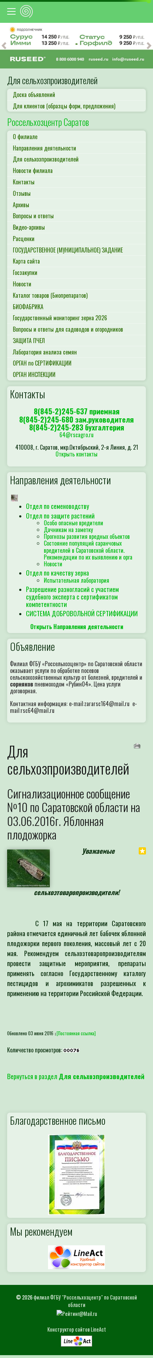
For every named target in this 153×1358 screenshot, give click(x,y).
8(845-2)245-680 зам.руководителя (76, 419)
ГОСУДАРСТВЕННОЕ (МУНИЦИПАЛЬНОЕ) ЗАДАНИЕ (68, 250)
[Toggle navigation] (12, 11)
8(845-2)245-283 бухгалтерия (76, 427)
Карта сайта (26, 261)
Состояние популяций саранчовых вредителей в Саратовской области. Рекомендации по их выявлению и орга (88, 550)
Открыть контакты (76, 454)
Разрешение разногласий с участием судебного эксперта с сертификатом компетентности (72, 596)
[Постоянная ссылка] (76, 1033)
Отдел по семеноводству (57, 506)
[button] (4, 45)
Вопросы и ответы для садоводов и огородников (68, 329)
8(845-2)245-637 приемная (77, 411)
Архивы (21, 204)
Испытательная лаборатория (76, 580)
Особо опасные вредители (73, 523)
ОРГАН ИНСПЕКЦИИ (34, 374)
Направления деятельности (44, 148)
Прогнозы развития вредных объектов (87, 536)
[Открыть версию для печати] (138, 745)
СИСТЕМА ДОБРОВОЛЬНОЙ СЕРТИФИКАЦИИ (82, 613)
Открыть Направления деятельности (76, 626)
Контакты (24, 182)
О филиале (25, 136)
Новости (22, 284)
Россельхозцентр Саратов (48, 121)
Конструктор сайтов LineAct (76, 1329)
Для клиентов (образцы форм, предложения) (64, 106)
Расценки (24, 238)
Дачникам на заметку (68, 529)
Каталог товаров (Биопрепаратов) (50, 295)
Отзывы (22, 193)
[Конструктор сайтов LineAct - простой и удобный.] (76, 1256)
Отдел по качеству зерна (57, 572)
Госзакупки (25, 272)
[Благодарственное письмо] (76, 1174)
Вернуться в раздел (75, 1076)
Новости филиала (33, 170)
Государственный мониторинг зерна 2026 (60, 317)
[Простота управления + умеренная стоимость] (76, 1339)
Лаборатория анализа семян (45, 352)
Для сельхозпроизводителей (46, 159)
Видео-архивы (29, 227)
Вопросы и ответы (33, 215)
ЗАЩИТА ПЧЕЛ (29, 340)
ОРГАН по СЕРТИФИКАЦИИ (42, 363)
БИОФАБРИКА (28, 306)
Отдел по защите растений (60, 515)
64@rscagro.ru (76, 434)
